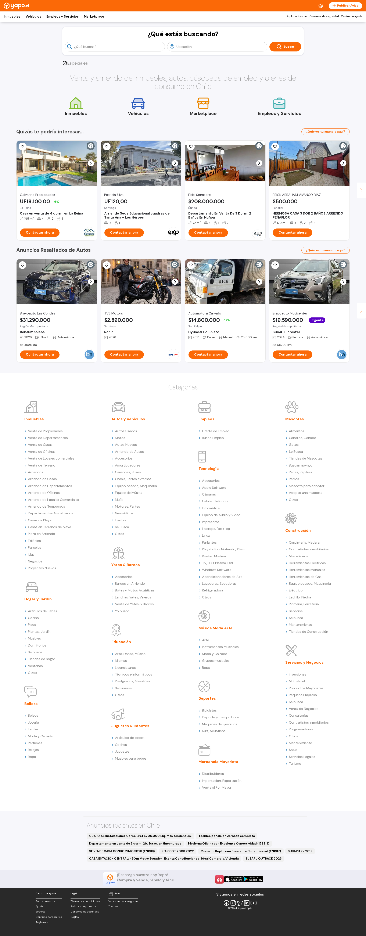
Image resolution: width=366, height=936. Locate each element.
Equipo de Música (128, 492)
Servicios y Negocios (304, 662)
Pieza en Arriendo (41, 534)
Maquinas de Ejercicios (219, 724)
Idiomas (121, 660)
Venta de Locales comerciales (51, 458)
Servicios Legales (302, 757)
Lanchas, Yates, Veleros (133, 597)
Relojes (33, 750)
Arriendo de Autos (129, 451)
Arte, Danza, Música (130, 654)
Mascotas (294, 419)
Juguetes (122, 751)
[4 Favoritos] (275, 146)
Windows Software (216, 570)
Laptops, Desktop (216, 528)
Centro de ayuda (351, 16)
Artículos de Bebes (42, 611)
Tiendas (113, 906)
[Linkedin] (246, 903)
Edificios (34, 541)
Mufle (119, 499)
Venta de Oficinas (41, 451)
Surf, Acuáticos (214, 731)
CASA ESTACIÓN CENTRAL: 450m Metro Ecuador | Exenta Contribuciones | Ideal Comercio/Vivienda (164, 858)
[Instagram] (233, 903)
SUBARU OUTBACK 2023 (263, 858)
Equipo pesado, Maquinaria (136, 486)
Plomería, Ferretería (304, 604)
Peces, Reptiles (300, 472)
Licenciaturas (125, 667)
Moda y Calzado (40, 736)
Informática (211, 508)
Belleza (31, 703)
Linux (206, 535)
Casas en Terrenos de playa (49, 527)
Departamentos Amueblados (50, 513)
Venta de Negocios (303, 708)
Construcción (298, 530)
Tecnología (208, 468)
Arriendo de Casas (42, 479)
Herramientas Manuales (307, 570)
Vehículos (33, 16)
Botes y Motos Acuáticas (134, 590)
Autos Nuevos (126, 444)
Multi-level (297, 681)
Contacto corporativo (49, 917)
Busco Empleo (213, 438)
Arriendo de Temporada (46, 506)
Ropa (32, 757)
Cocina (33, 618)
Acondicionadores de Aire (222, 577)
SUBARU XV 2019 (300, 851)
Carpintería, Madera (304, 542)
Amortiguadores (127, 465)
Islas (31, 554)
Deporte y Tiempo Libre (220, 717)
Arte (205, 640)
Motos (120, 438)
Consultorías (299, 715)
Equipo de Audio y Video (221, 515)
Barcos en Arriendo (130, 583)
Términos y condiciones (85, 901)
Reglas (75, 917)
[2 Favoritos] (107, 265)
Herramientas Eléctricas (307, 563)
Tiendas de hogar (41, 659)
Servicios (296, 611)
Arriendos (35, 472)
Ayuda (39, 906)
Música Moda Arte (215, 628)
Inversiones (297, 674)
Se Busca (122, 527)
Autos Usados (126, 431)
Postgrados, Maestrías (132, 681)
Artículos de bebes (129, 737)
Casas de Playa (39, 520)
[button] (91, 163)
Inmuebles (12, 16)
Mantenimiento (300, 624)
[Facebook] (226, 903)
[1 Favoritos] (22, 146)
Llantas (120, 520)
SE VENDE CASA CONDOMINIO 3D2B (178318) (122, 851)
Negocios (35, 561)
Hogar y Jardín (38, 599)
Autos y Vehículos (128, 419)
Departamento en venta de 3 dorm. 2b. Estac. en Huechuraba (135, 843)
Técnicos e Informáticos (133, 674)
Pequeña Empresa (303, 695)
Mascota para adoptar (306, 486)
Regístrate (42, 922)
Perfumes (35, 743)
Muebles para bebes (131, 758)
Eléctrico (296, 590)
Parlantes (209, 542)
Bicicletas (209, 710)
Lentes (33, 729)
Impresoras (210, 522)
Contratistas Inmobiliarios (309, 549)
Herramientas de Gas (305, 577)
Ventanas (35, 666)
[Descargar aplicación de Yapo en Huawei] (219, 879)
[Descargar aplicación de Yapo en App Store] (234, 879)
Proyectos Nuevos (42, 568)
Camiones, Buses (128, 472)
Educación (121, 641)
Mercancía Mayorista (218, 761)
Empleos (206, 419)
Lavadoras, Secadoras (219, 583)
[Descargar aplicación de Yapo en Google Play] (253, 879)
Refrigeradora (212, 590)
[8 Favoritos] (191, 146)
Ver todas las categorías (123, 901)
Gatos (294, 444)
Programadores (301, 729)
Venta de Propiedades (45, 431)
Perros (294, 479)
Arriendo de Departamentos (50, 486)
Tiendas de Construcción (308, 631)
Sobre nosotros (45, 901)
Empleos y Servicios (62, 16)
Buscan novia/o (300, 465)
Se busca (35, 652)
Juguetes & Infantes (130, 725)
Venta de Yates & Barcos (134, 604)
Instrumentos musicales (220, 647)
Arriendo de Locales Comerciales (53, 499)
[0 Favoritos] (22, 265)
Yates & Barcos (125, 564)
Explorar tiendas (297, 16)
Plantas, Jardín (39, 631)
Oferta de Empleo (215, 431)
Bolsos (33, 715)
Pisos (32, 624)
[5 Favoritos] (107, 146)
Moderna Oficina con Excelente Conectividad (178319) (228, 843)
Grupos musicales (216, 660)
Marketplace (94, 16)
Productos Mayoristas (306, 688)
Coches (121, 744)
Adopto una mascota (305, 492)
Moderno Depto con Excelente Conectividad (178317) (241, 851)
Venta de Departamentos (48, 438)
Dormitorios (37, 645)
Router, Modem (214, 556)
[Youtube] (253, 903)
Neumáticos (124, 513)
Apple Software (214, 487)
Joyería (33, 722)
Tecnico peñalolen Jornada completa (226, 836)
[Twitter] (240, 903)
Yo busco (122, 611)
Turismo (295, 763)
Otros (32, 672)
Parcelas (34, 547)
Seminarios (123, 688)
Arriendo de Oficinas (44, 492)
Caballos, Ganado (302, 438)
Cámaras (209, 494)
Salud (293, 750)
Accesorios (124, 458)
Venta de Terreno (41, 465)
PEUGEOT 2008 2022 (178, 851)
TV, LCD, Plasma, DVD (218, 563)
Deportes (207, 698)
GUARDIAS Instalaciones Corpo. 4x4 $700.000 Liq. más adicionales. (140, 836)
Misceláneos (298, 556)
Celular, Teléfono (215, 501)
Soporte (40, 911)
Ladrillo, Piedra (300, 597)
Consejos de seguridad (324, 16)
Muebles (34, 638)
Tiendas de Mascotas (305, 458)
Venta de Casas (40, 444)
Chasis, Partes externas (133, 479)
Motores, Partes (127, 506)
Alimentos (296, 431)
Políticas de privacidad (84, 906)
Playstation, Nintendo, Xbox (223, 549)
